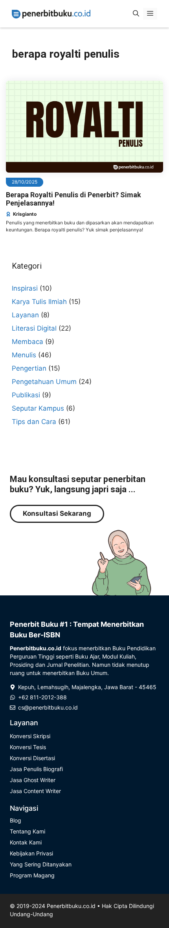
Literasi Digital (34, 328)
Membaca (27, 342)
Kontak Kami (26, 842)
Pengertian (29, 368)
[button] (136, 14)
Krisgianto (25, 214)
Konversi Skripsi (30, 736)
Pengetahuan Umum (44, 382)
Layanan (25, 315)
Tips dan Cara (34, 422)
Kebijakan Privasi (31, 853)
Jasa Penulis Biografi (36, 769)
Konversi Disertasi (32, 758)
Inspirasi (25, 288)
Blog (15, 820)
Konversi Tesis (28, 747)
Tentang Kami (27, 831)
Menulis (24, 355)
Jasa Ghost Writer (32, 780)
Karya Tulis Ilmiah (39, 302)
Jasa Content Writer (35, 791)
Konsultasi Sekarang (57, 513)
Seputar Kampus (38, 408)
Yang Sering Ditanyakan (41, 864)
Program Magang (32, 875)
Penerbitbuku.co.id (71, 906)
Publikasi (26, 395)
